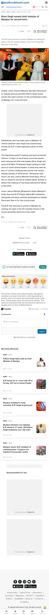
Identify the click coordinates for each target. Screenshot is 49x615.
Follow (42, 267)
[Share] (45, 369)
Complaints (24, 602)
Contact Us (30, 135)
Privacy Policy (12, 593)
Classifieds (40, 596)
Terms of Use (25, 593)
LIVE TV (38, 7)
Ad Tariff (29, 596)
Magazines (20, 596)
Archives (9, 599)
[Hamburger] (2, 7)
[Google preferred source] (40, 31)
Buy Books (9, 596)
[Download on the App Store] (31, 254)
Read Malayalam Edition (14, 7)
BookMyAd (19, 599)
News (8, 12)
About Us (29, 599)
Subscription (37, 593)
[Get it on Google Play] (18, 254)
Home (3, 12)
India (13, 12)
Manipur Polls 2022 (24, 12)
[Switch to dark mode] (42, 7)
